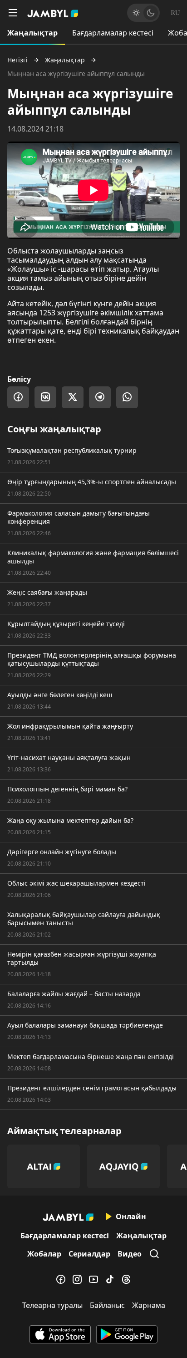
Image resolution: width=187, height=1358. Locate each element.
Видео (130, 1254)
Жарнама (148, 1305)
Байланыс (107, 1305)
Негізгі (17, 60)
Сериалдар (89, 1254)
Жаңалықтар (32, 33)
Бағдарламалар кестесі (112, 33)
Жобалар (44, 1254)
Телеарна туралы (52, 1305)
